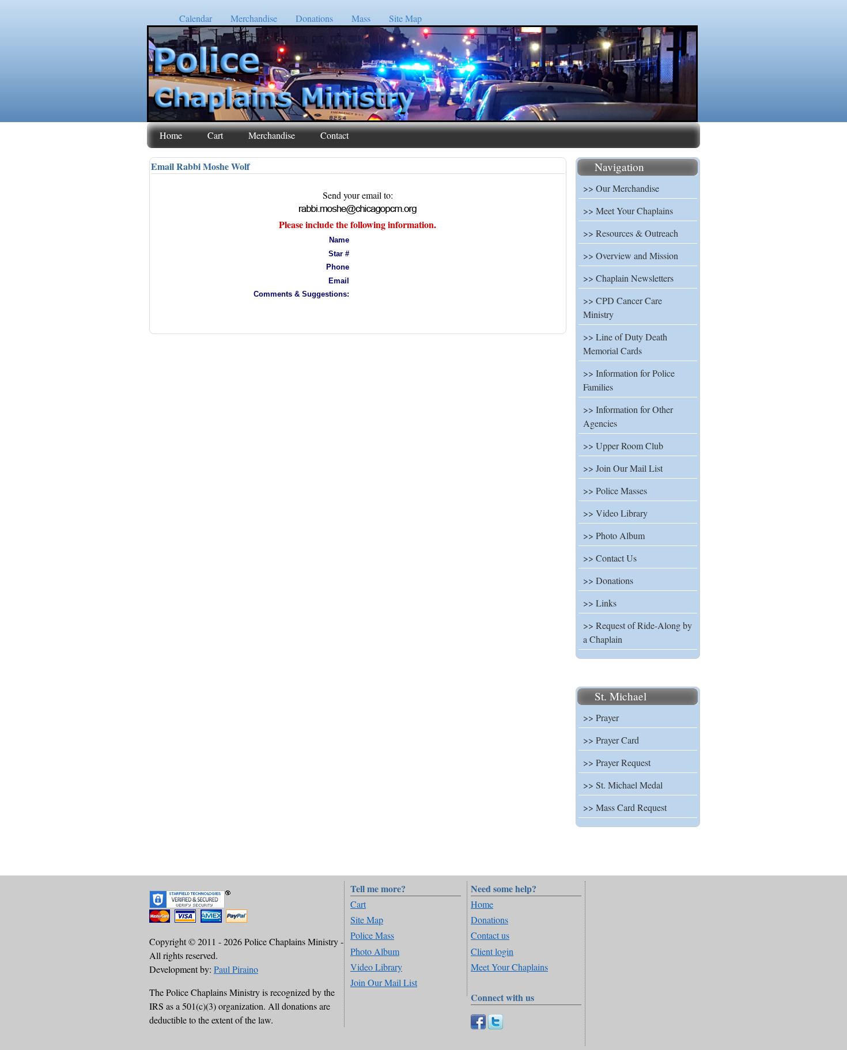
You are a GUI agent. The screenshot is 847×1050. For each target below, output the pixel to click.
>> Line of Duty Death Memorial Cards (625, 344)
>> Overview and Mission (630, 255)
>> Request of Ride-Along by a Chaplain (637, 632)
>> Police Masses (615, 490)
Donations (314, 18)
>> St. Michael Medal (623, 785)
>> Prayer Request (617, 762)
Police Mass (372, 935)
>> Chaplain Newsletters (628, 278)
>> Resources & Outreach (630, 233)
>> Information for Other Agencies (628, 416)
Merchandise (253, 18)
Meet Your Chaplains (509, 967)
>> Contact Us (610, 558)
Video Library (376, 967)
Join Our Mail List (383, 982)
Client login (492, 951)
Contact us (490, 935)
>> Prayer (601, 717)
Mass (360, 18)
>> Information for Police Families (629, 380)
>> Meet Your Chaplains (628, 210)
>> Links (600, 603)
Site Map (405, 18)
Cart (215, 135)
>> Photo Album (614, 535)
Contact (334, 135)
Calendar (195, 18)
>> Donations (608, 580)
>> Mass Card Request (625, 807)
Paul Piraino (236, 969)
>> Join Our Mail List (623, 468)
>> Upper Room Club (623, 445)
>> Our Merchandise (621, 188)
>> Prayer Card (611, 740)
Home (171, 135)
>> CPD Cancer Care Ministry (622, 307)
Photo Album (374, 951)
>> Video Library (615, 513)
